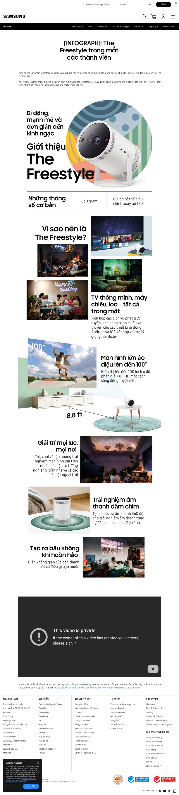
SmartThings (8, 716)
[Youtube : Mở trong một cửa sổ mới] (164, 791)
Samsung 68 (7, 744)
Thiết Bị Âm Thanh (46, 728)
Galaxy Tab (43, 708)
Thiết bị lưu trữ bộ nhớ (47, 749)
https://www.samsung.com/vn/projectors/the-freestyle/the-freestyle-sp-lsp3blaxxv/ (97, 687)
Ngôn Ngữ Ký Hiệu (81, 749)
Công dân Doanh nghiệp (155, 720)
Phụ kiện (42, 753)
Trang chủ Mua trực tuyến (13, 704)
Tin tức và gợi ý (77, 27)
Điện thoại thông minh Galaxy (50, 704)
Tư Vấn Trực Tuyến (82, 741)
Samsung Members (117, 712)
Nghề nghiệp (151, 749)
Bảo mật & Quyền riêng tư (156, 708)
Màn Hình (42, 744)
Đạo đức (149, 762)
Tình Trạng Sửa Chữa (82, 736)
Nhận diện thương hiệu (155, 745)
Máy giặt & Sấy (44, 736)
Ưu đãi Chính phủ (9, 736)
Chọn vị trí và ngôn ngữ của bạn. (97, 4)
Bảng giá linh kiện (81, 724)
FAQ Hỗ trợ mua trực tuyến (85, 716)
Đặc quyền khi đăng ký (120, 27)
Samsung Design (152, 766)
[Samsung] (13, 16)
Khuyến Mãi (115, 728)
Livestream (102, 27)
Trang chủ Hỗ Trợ (81, 704)
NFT (89, 27)
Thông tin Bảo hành (82, 720)
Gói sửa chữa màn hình (83, 728)
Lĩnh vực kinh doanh (154, 741)
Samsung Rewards (117, 708)
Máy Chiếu (43, 724)
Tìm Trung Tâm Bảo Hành (84, 732)
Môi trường (150, 704)
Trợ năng (149, 712)
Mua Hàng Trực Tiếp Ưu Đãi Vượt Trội (16, 708)
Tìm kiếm (78, 712)
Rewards (137, 27)
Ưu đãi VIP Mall (8, 732)
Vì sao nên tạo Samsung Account (123, 704)
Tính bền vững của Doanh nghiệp (159, 724)
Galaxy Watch (44, 712)
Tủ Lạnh (42, 732)
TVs (40, 720)
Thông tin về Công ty (154, 737)
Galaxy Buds (43, 716)
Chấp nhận (30, 786)
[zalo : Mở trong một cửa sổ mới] (174, 791)
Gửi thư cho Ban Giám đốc (85, 753)
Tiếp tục (164, 4)
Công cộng (152, 27)
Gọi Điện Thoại (80, 744)
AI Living (6, 712)
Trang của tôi (115, 720)
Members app (168, 27)
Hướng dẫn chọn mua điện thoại (15, 724)
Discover (7, 27)
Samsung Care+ (9, 720)
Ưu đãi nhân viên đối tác (12, 728)
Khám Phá (7, 753)
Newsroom (150, 758)
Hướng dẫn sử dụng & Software (86, 708)
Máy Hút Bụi (43, 741)
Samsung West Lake (10, 749)
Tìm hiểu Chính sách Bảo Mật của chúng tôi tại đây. (21, 779)
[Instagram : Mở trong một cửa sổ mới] (169, 791)
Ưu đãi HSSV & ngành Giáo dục (14, 741)
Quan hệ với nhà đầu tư (155, 753)
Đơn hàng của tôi (117, 716)
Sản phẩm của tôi (117, 724)
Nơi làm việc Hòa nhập (154, 716)
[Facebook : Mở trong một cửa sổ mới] (160, 791)
